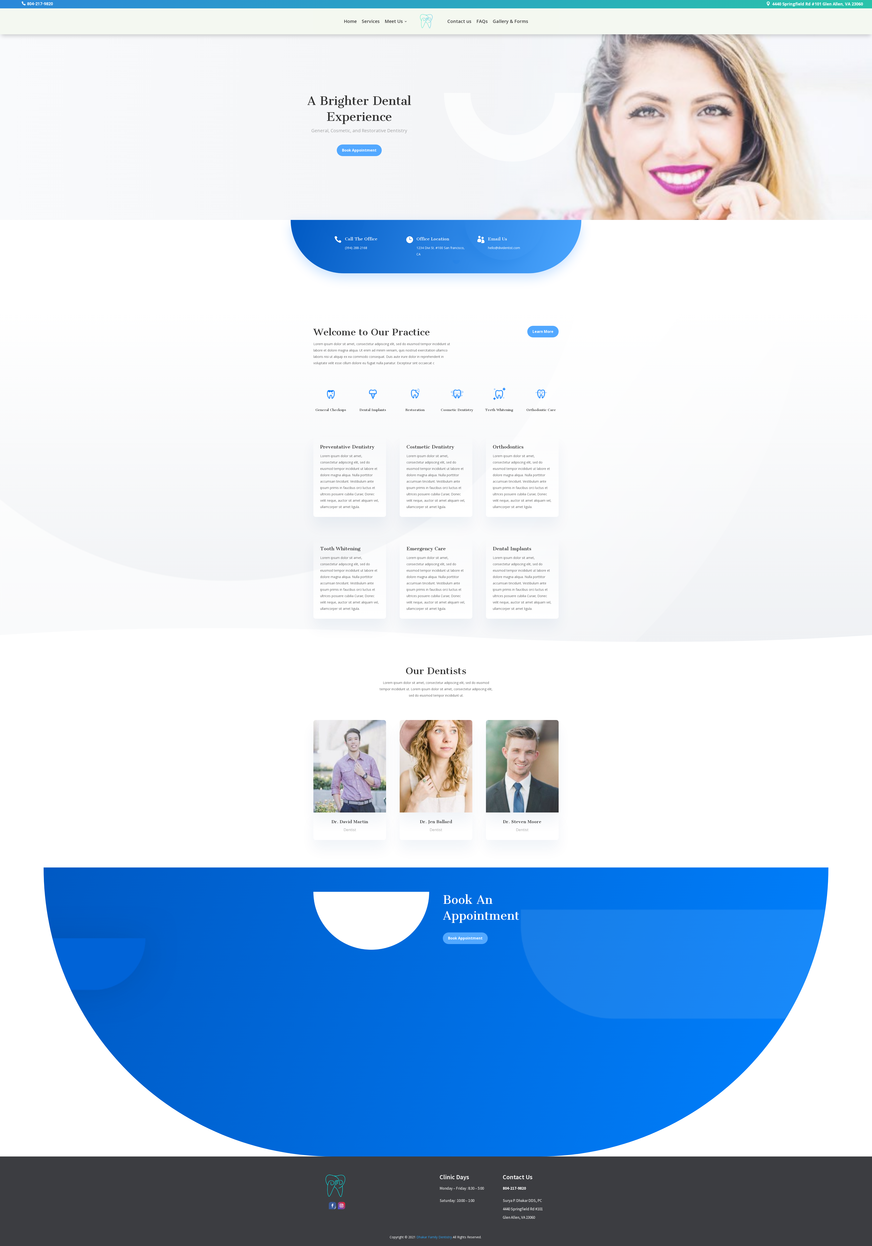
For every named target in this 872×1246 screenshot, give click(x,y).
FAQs (482, 21)
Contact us (459, 21)
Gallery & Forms (510, 21)
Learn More (543, 331)
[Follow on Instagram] (341, 1205)
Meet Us (394, 21)
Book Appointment (359, 150)
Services (371, 21)
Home (350, 21)
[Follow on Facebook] (332, 1205)
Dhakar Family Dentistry (434, 1237)
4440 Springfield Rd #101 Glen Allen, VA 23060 (817, 4)
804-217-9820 (40, 3)
